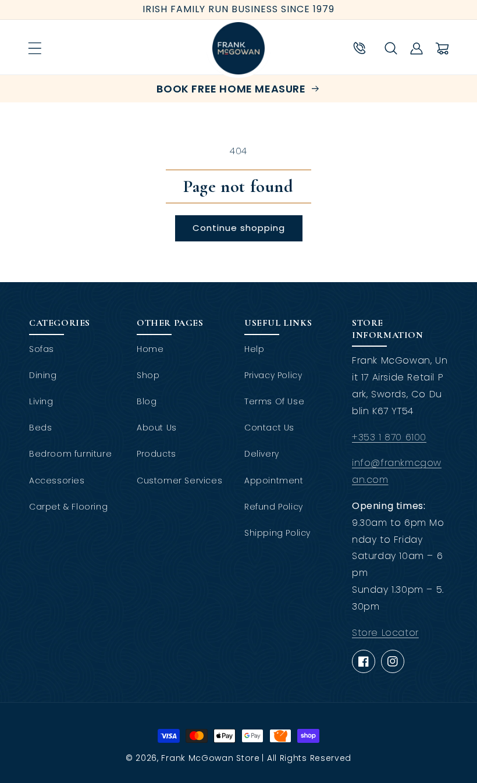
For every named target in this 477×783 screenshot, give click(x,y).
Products (156, 454)
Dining (43, 375)
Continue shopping (239, 228)
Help (254, 349)
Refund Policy (273, 506)
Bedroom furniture (70, 454)
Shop (148, 375)
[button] (35, 48)
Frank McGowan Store (210, 758)
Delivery (261, 454)
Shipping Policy (277, 533)
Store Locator (385, 632)
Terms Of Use (274, 401)
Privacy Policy (273, 375)
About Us (157, 427)
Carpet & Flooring (68, 506)
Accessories (57, 480)
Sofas (41, 349)
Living (41, 401)
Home (150, 349)
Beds (40, 427)
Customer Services (179, 480)
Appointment (274, 480)
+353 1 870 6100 (389, 437)
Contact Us (269, 427)
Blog (146, 401)
